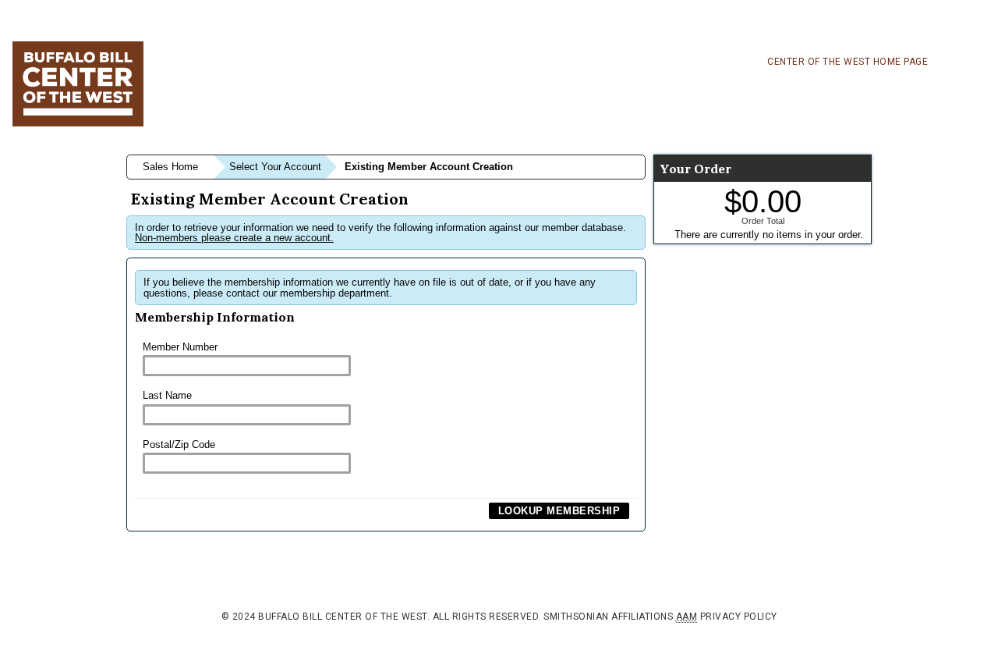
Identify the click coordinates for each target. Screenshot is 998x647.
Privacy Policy (738, 616)
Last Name (167, 395)
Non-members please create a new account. (234, 238)
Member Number (180, 347)
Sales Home (170, 166)
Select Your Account (275, 166)
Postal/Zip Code (179, 444)
